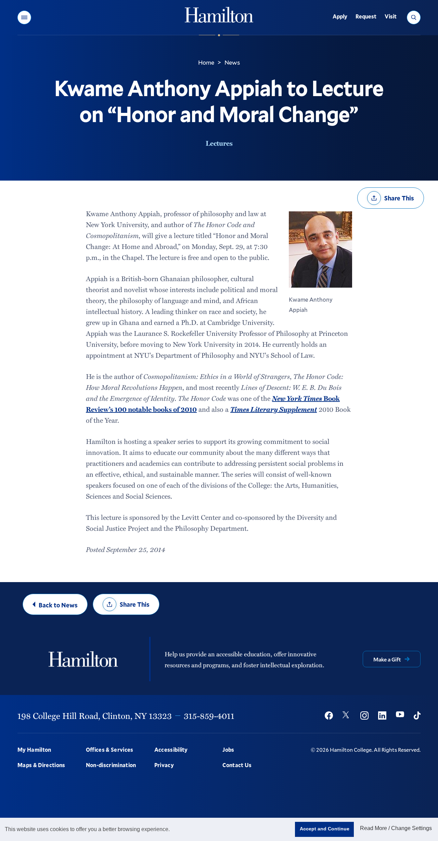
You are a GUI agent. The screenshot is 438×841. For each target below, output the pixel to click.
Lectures (219, 143)
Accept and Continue (324, 828)
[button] (24, 17)
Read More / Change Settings (396, 828)
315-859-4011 (209, 715)
